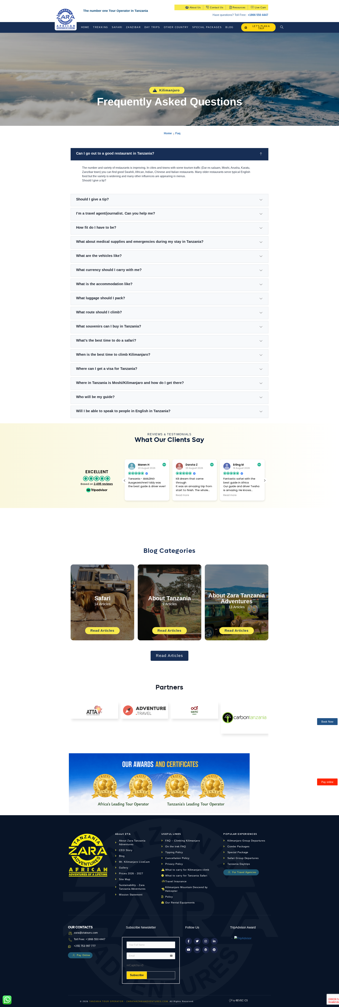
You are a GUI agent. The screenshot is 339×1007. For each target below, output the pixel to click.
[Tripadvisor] (197, 949)
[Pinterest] (214, 949)
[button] (281, 27)
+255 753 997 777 (85, 945)
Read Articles (102, 630)
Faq (177, 133)
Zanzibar (133, 27)
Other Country (176, 27)
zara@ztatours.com (86, 932)
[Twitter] (197, 941)
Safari (117, 27)
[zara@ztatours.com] (69, 933)
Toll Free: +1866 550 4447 (89, 939)
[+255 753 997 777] (69, 946)
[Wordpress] (205, 949)
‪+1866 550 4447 (257, 14)
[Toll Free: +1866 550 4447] (69, 939)
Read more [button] (182, 495)
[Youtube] (188, 949)
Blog (229, 27)
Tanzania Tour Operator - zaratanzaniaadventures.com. (129, 1001)
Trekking (100, 27)
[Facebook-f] (188, 941)
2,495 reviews (103, 484)
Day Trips (152, 27)
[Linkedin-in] (214, 941)
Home (85, 27)
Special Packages (207, 27)
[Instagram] (205, 941)
